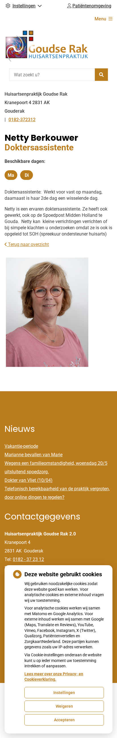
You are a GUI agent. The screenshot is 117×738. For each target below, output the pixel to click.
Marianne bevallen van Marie (33, 454)
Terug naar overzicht (28, 244)
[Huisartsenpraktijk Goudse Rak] (47, 46)
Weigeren (64, 706)
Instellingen (64, 692)
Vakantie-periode (21, 446)
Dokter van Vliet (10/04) (29, 480)
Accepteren (64, 720)
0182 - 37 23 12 (28, 559)
